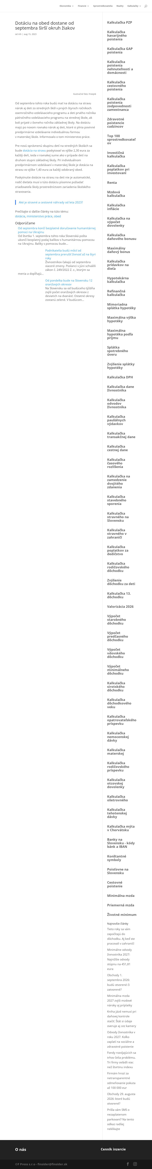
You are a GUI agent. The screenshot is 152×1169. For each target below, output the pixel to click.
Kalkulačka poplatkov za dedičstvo (117, 550)
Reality (120, 6)
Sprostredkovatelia (103, 6)
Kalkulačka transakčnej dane (121, 435)
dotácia (20, 216)
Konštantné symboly (116, 858)
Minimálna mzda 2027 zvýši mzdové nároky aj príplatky (119, 1000)
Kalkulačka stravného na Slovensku (118, 517)
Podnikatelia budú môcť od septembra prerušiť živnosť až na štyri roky (70, 254)
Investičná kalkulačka (116, 154)
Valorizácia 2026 (120, 606)
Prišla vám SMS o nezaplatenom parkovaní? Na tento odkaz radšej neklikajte (120, 1119)
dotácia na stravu (34, 150)
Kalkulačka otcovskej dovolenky (116, 783)
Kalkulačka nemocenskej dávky (118, 736)
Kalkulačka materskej (116, 752)
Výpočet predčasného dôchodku (117, 636)
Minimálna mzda (120, 895)
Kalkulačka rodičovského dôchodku (118, 567)
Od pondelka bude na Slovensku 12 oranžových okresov (68, 282)
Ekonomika (65, 6)
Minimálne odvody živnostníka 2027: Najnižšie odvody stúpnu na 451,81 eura (119, 959)
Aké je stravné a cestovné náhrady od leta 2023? (51, 202)
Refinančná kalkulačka (116, 293)
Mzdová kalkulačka (116, 194)
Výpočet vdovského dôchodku (116, 653)
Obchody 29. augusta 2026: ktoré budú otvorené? (121, 1099)
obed (57, 216)
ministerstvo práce (39, 216)
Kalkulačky (133, 6)
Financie (82, 6)
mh (20, 34)
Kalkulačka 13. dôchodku (119, 595)
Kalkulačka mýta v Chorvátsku (121, 828)
